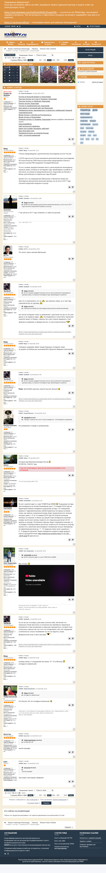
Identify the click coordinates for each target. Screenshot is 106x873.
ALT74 (6, 255)
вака (5, 762)
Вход (78, 26)
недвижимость (86, 117)
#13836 (21, 374)
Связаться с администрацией (90, 838)
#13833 (21, 249)
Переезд (35, 49)
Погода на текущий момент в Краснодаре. (35, 97)
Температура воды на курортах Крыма (34, 133)
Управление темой (26, 55)
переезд (85, 109)
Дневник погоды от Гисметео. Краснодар (35, 119)
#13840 (21, 551)
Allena (6, 465)
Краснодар (89, 128)
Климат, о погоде (24, 91)
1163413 (8, 58)
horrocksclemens (61, 848)
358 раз (15, 274)
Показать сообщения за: (17, 799)
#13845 (21, 763)
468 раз (15, 522)
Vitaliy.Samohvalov (10, 698)
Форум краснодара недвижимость (76, 860)
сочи (93, 139)
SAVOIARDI (8, 508)
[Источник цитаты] (22, 204)
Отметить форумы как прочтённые (88, 845)
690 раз (15, 748)
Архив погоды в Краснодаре (30, 117)
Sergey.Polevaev (10, 426)
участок (95, 124)
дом (95, 109)
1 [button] (34, 60)
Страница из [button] (19, 60)
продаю (83, 135)
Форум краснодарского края (53, 860)
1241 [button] (65, 60)
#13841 (21, 619)
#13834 (21, 286)
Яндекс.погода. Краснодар (29, 104)
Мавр (6, 149)
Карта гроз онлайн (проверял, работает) (34, 129)
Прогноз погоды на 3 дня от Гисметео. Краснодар (38, 99)
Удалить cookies (85, 841)
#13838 (21, 458)
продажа (83, 131)
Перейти (68, 827)
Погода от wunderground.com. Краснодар (34, 106)
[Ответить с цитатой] (69, 139)
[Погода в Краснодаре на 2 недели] (97, 82)
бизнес (87, 139)
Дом (97, 139)
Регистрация (95, 26)
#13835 (21, 343)
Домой (7, 26)
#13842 (21, 658)
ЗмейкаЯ (7, 291)
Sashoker (7, 210)
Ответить (11, 55)
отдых (89, 135)
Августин (7, 734)
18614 (16, 58)
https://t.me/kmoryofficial (16, 22)
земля (94, 135)
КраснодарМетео (25, 124)
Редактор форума (7, 94)
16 (20, 58)
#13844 (21, 736)
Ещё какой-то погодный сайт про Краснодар (36, 108)
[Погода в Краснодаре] (90, 79)
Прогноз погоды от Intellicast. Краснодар (34, 101)
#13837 (21, 413)
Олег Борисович (10, 563)
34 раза (15, 778)
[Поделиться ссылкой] (72, 139)
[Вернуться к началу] (74, 143)
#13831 (21, 150)
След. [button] (71, 60)
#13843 (21, 689)
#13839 (21, 500)
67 (24, 58)
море (82, 128)
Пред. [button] (30, 60)
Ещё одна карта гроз (26, 131)
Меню (13, 26)
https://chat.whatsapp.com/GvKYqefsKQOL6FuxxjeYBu (30, 12)
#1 (19, 93)
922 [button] (45, 60)
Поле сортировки (46, 799)
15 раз (15, 780)
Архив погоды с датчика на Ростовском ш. (35, 115)
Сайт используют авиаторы (29, 126)
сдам (81, 142)
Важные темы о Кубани (48, 49)
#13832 (21, 198)
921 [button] (40, 60)
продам (93, 121)
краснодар (85, 114)
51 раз (15, 447)
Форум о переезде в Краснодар (19, 49)
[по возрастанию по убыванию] (33, 803)
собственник (85, 124)
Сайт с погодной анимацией (29, 135)
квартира (83, 121)
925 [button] (58, 60)
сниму (82, 139)
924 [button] (53, 60)
